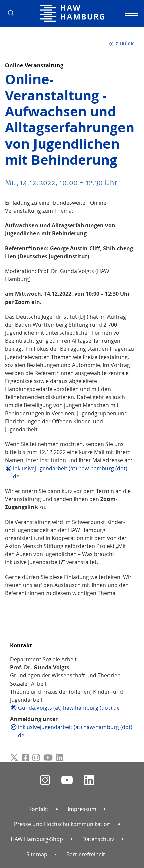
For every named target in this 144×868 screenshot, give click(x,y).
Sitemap (36, 854)
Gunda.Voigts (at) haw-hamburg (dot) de (69, 707)
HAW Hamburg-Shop (37, 839)
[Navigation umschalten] (130, 13)
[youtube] (67, 780)
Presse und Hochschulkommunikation (62, 824)
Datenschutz (98, 839)
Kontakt (38, 809)
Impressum (82, 809)
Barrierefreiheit (85, 854)
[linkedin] (89, 780)
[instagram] (45, 780)
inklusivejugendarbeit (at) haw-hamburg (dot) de (70, 472)
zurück (124, 44)
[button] (13, 13)
